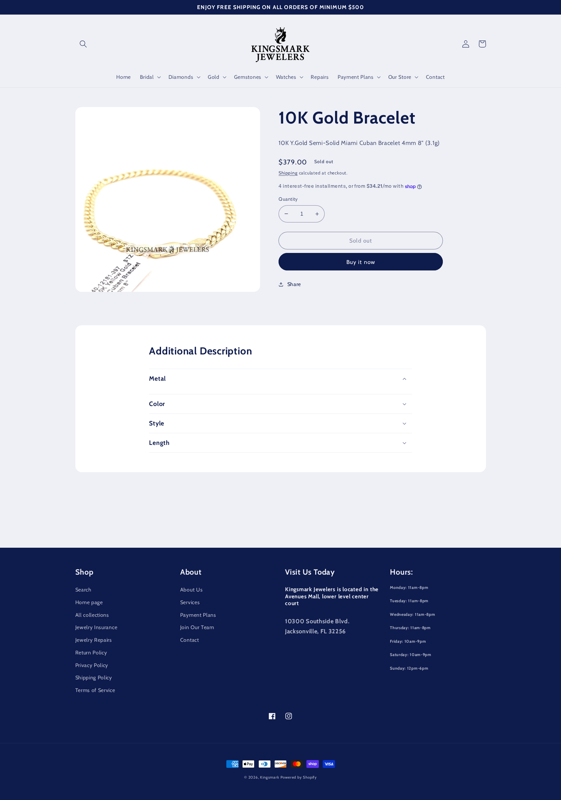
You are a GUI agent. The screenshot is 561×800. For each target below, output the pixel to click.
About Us (191, 589)
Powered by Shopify (298, 777)
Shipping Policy (93, 677)
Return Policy (91, 652)
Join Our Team (197, 627)
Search (83, 589)
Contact (189, 640)
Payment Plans (198, 615)
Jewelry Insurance (96, 627)
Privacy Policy (91, 665)
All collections (92, 615)
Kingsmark (269, 777)
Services (190, 602)
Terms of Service (95, 690)
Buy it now (361, 261)
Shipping (288, 172)
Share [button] (294, 284)
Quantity (288, 199)
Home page (89, 602)
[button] (83, 44)
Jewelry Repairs (93, 640)
